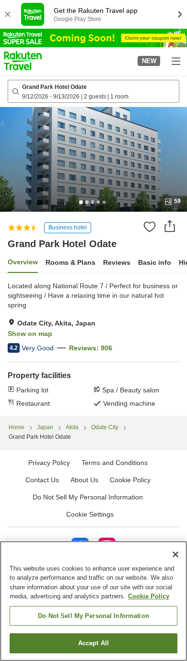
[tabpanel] (93, 344)
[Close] (175, 554)
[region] (93, 601)
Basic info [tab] (154, 262)
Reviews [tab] (116, 262)
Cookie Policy (148, 596)
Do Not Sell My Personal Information (93, 615)
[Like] (149, 226)
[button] (23, 60)
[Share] (169, 226)
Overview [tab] (23, 262)
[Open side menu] (175, 60)
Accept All (93, 643)
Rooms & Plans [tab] (70, 262)
